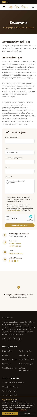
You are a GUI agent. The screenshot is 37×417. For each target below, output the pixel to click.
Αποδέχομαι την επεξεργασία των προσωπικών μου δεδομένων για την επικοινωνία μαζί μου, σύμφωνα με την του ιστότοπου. (20, 207)
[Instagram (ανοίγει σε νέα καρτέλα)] (9, 339)
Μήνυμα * (8, 177)
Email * (7, 148)
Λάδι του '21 (23, 355)
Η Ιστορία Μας (7, 351)
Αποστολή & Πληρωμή (26, 359)
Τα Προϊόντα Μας (25, 351)
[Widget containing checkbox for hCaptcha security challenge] (20, 218)
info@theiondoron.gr (16, 253)
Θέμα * (7, 167)
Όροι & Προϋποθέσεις (9, 368)
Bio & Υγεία (6, 355)
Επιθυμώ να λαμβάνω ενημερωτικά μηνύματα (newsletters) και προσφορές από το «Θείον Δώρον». (19, 199)
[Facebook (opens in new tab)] (4, 339)
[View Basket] (33, 7)
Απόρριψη (27, 413)
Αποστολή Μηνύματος (20, 225)
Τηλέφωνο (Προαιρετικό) (13, 158)
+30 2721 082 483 (15, 246)
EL (4, 2)
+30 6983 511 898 (15, 244)
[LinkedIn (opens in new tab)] (15, 339)
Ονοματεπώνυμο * (11, 137)
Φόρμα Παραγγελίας (9, 359)
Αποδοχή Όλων (10, 413)
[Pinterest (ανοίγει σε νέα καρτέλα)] (20, 339)
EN (7, 2)
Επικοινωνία (6, 364)
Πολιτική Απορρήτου (14, 210)
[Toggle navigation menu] (4, 7)
